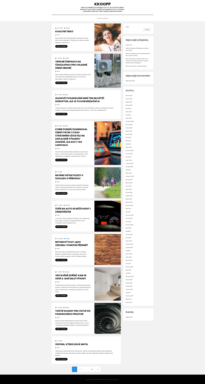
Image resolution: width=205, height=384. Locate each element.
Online (66, 94)
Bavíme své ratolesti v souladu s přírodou (69, 177)
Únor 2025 (128, 137)
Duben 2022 (129, 199)
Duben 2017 (129, 299)
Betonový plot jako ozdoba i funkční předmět (71, 243)
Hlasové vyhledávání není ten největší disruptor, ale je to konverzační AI (79, 100)
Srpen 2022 (129, 189)
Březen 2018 (129, 286)
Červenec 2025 (130, 121)
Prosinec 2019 (129, 244)
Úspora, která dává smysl (71, 344)
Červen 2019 (129, 254)
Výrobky (68, 28)
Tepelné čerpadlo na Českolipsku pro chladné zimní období (71, 64)
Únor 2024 (128, 157)
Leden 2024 (129, 160)
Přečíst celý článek (61, 46)
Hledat (127, 27)
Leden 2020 (129, 241)
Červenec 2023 (130, 176)
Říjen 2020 (128, 228)
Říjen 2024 (128, 141)
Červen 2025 (129, 124)
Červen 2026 (129, 95)
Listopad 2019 (129, 247)
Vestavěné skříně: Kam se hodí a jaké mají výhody (70, 277)
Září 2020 (128, 231)
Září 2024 (128, 144)
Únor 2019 (128, 263)
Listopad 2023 (129, 166)
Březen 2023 (129, 183)
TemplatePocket (101, 379)
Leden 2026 (129, 111)
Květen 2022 (129, 196)
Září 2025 (128, 115)
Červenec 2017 (129, 296)
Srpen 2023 (129, 173)
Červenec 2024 (130, 150)
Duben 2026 (129, 102)
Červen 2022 (129, 192)
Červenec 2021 (129, 215)
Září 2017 (128, 292)
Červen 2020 (129, 234)
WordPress (116, 379)
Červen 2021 (129, 218)
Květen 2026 (129, 99)
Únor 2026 (128, 108)
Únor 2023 (128, 186)
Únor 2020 (128, 237)
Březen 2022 (129, 202)
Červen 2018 (129, 279)
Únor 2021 (128, 221)
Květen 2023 (129, 179)
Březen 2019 (129, 260)
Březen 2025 (129, 134)
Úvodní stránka (102, 18)
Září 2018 (128, 273)
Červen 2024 (129, 153)
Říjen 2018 (128, 270)
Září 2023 (128, 170)
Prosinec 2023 (129, 163)
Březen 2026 (129, 105)
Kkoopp (102, 4)
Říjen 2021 (128, 208)
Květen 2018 (129, 283)
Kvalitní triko (64, 31)
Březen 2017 (129, 302)
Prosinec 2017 (129, 289)
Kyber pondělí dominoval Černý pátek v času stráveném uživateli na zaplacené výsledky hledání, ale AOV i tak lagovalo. (71, 137)
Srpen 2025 (129, 118)
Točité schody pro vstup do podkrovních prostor (72, 312)
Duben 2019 (129, 257)
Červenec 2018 (129, 276)
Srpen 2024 (129, 147)
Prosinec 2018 (129, 267)
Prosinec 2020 (129, 225)
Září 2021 (128, 212)
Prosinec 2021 (129, 205)
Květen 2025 (129, 128)
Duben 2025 (129, 131)
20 (93, 369)
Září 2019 (128, 250)
